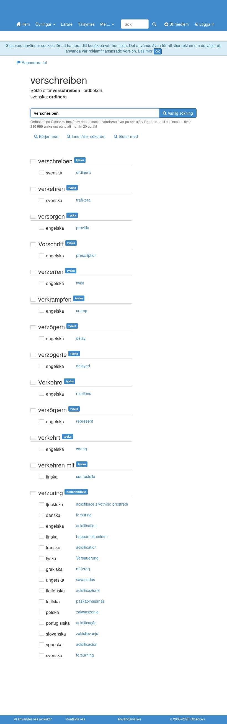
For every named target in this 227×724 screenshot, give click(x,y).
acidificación (86, 644)
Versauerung (87, 558)
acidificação (86, 622)
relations (83, 393)
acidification (86, 525)
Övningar (44, 24)
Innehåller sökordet (88, 136)
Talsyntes (86, 24)
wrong (81, 448)
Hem (25, 24)
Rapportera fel (33, 62)
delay (81, 338)
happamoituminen (92, 536)
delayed (83, 365)
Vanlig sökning (180, 113)
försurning (85, 655)
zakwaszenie (87, 612)
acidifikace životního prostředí (102, 504)
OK (157, 51)
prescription (86, 255)
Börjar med (48, 136)
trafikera (83, 200)
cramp (81, 310)
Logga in (206, 24)
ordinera (83, 172)
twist (80, 283)
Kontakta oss (75, 719)
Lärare (67, 24)
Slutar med (128, 136)
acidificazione (88, 590)
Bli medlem (178, 24)
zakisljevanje (87, 633)
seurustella (85, 476)
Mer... (105, 24)
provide (82, 227)
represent (84, 421)
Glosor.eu (197, 719)
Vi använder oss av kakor (33, 719)
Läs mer (145, 51)
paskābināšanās (90, 601)
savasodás (85, 579)
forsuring (84, 514)
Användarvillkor (129, 719)
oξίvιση (83, 568)
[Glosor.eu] (43, 9)
